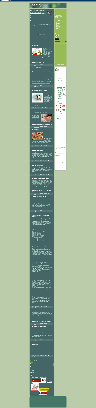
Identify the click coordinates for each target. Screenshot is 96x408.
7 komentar (45, 85)
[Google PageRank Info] (60, 153)
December (58, 71)
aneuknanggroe (58, 26)
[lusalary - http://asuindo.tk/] (32, 376)
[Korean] (62, 110)
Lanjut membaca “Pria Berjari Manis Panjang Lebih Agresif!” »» (42, 124)
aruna (57, 28)
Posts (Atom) (36, 360)
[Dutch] (60, 107)
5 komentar (45, 64)
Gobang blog (36, 4)
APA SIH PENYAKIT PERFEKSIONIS (39, 326)
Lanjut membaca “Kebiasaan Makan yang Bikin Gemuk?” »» (41, 105)
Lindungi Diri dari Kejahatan (37, 150)
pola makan (41, 81)
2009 (57, 70)
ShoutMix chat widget (60, 64)
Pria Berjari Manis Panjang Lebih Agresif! (40, 112)
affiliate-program (35, 45)
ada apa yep (58, 24)
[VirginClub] (38, 377)
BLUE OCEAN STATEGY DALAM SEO (39, 196)
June (58, 77)
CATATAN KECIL (36, 86)
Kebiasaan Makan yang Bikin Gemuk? (39, 90)
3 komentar (45, 126)
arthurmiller (58, 29)
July (57, 76)
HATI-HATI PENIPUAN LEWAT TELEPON (40, 310)
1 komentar (45, 145)
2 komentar (45, 355)
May (57, 101)
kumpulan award (35, 344)
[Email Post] (48, 64)
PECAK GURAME (35, 129)
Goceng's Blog (34, 377)
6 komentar (45, 160)
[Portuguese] (58, 110)
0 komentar (45, 210)
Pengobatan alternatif (59, 16)
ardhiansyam (58, 27)
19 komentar (45, 107)
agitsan (57, 25)
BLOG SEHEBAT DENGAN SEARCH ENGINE (40, 178)
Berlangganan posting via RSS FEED (39, 10)
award (34, 356)
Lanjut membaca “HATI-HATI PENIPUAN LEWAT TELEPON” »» (41, 321)
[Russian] (57, 110)
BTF (61, 113)
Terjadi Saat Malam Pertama (37, 165)
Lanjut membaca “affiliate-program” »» (38, 62)
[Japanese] (60, 110)
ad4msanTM (58, 23)
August (58, 75)
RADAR (35, 65)
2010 (57, 69)
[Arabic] (64, 110)
